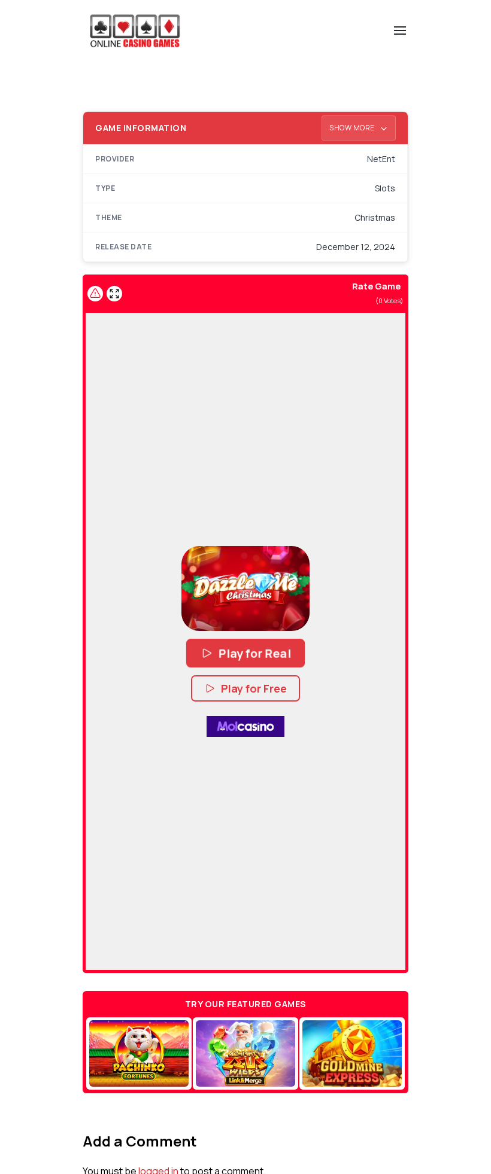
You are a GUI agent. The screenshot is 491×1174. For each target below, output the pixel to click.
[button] (245, 588)
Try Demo (138, 1053)
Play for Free (254, 688)
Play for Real (254, 653)
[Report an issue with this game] (95, 293)
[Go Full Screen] (114, 293)
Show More (352, 128)
